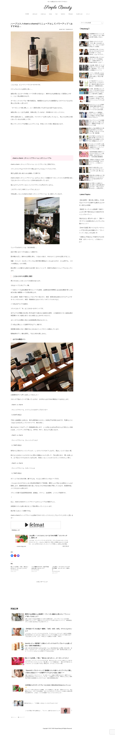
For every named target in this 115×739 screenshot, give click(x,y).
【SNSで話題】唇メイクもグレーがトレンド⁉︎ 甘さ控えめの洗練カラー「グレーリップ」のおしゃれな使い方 (92, 230)
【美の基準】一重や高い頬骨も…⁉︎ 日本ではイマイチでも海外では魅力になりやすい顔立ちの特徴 (91, 202)
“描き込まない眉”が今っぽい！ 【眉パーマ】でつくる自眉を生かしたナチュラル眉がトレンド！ (91, 221)
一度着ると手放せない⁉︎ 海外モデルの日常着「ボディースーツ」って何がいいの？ (91, 239)
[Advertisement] (42, 138)
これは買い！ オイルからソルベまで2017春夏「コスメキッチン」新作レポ (61, 568)
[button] (102, 23)
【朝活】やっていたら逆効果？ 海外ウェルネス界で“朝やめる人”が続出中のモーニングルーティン (91, 212)
